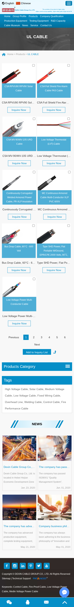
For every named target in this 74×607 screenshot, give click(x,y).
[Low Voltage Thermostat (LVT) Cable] (54, 127)
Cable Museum (12, 25)
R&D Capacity (58, 21)
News (25, 25)
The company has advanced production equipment (19, 526)
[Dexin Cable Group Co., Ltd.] (19, 448)
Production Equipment (15, 21)
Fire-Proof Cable (37, 587)
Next (37, 344)
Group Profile (19, 16)
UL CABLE (37, 36)
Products (33, 16)
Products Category (19, 366)
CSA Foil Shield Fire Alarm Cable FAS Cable (53, 88)
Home (7, 16)
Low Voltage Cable (24, 395)
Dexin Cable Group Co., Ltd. (19, 466)
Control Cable (51, 402)
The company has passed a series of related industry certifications (54, 466)
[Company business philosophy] (55, 507)
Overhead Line (14, 402)
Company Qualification (52, 16)
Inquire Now (19, 109)
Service (34, 25)
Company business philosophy (54, 526)
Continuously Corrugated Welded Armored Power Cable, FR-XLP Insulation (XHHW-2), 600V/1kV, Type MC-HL (19, 198)
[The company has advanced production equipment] (19, 507)
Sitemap (6, 578)
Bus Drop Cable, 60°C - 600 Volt (18, 248)
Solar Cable (36, 389)
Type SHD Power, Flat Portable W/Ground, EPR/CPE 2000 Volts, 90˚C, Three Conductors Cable (54, 251)
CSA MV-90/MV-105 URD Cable (19, 141)
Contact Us (46, 25)
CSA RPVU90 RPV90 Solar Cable (19, 88)
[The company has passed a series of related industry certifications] (55, 448)
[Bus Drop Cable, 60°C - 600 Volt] (19, 233)
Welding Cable (33, 402)
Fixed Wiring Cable (48, 395)
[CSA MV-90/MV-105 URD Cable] (19, 127)
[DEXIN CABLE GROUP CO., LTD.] (37, 10)
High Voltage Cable (16, 389)
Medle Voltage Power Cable (23, 591)
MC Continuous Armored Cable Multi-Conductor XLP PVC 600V (54, 197)
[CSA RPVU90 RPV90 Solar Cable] (19, 73)
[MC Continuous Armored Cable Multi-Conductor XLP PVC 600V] (55, 180)
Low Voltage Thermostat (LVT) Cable (53, 141)
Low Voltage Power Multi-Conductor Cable (19, 302)
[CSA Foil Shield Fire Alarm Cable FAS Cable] (54, 73)
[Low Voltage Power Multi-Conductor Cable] (19, 287)
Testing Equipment (39, 21)
